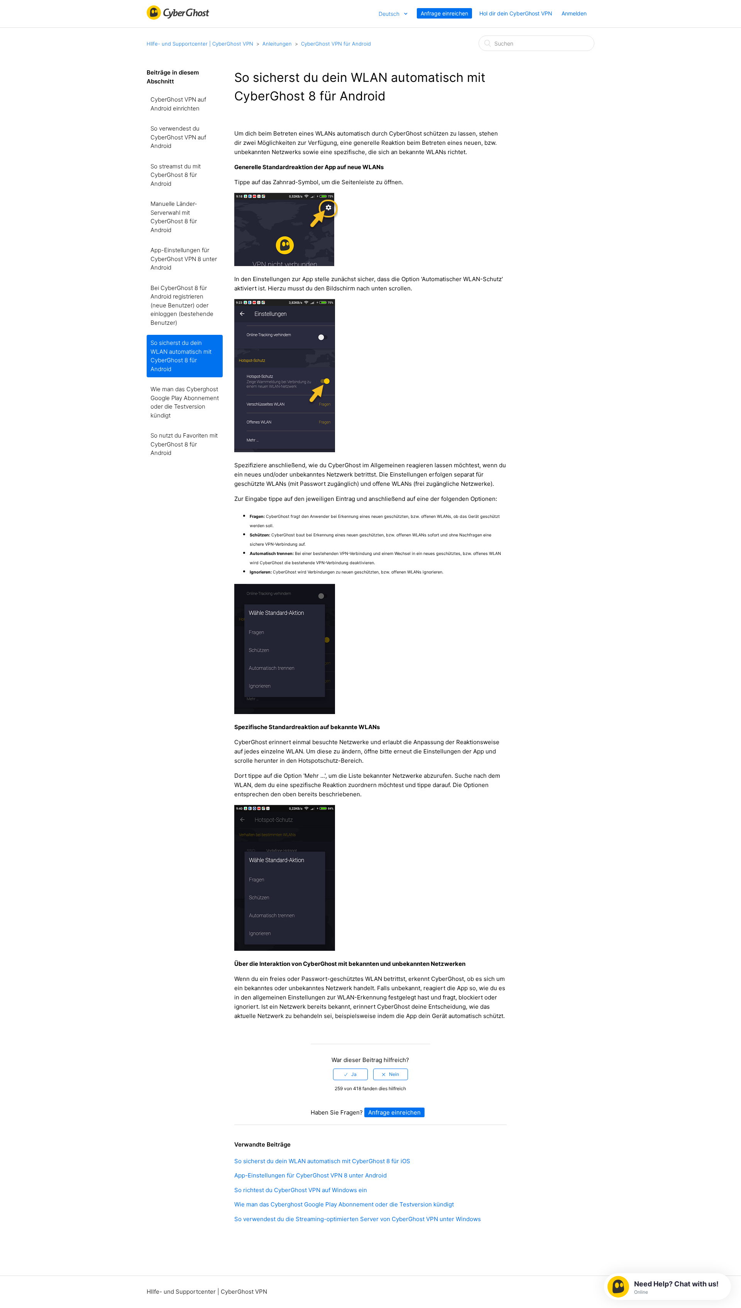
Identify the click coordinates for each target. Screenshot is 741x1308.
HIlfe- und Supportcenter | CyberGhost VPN (200, 44)
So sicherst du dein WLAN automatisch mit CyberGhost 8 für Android (181, 356)
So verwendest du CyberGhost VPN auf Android (178, 137)
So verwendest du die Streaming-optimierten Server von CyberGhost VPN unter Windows (357, 1219)
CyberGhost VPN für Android (336, 44)
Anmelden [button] (574, 13)
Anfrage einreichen (444, 13)
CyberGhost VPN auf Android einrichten (178, 104)
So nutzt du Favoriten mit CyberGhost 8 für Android (184, 444)
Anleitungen (277, 44)
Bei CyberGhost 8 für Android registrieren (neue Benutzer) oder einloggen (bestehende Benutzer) (182, 305)
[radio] (350, 1074)
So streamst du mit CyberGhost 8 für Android (176, 175)
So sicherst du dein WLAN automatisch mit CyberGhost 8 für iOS (322, 1161)
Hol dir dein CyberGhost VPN (515, 13)
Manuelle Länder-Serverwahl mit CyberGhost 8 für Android (174, 217)
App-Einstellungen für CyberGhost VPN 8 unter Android (184, 258)
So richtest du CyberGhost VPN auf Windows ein (300, 1190)
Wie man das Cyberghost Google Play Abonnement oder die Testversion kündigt (185, 402)
